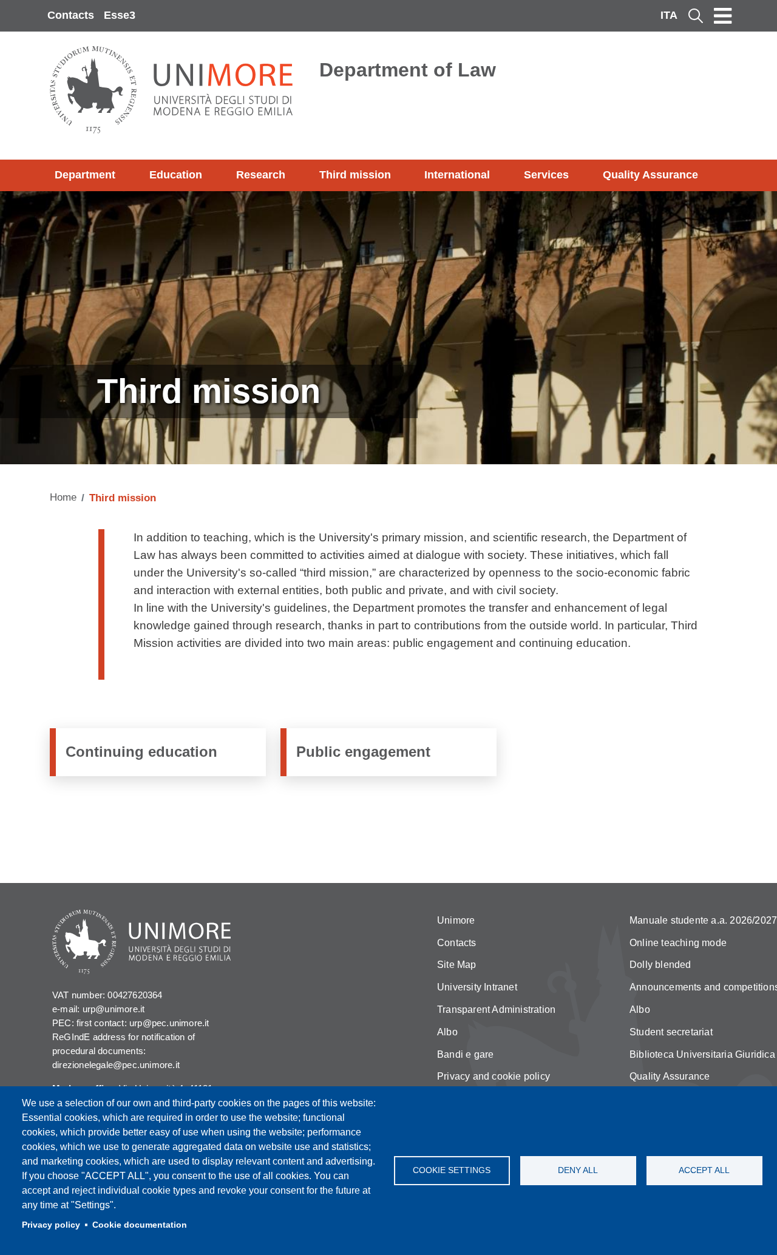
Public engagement (363, 751)
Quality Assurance (650, 175)
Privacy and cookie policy (493, 1076)
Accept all (704, 1170)
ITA (668, 15)
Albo (447, 1032)
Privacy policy (51, 1225)
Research (260, 175)
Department (85, 175)
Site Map (457, 964)
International (457, 175)
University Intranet (477, 987)
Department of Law (407, 70)
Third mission (355, 175)
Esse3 (119, 15)
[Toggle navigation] (723, 15)
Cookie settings (451, 1170)
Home (63, 497)
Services (546, 175)
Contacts (70, 15)
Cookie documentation (139, 1225)
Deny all (578, 1170)
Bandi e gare (465, 1054)
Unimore (456, 920)
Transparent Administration (496, 1009)
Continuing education (141, 751)
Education (175, 175)
